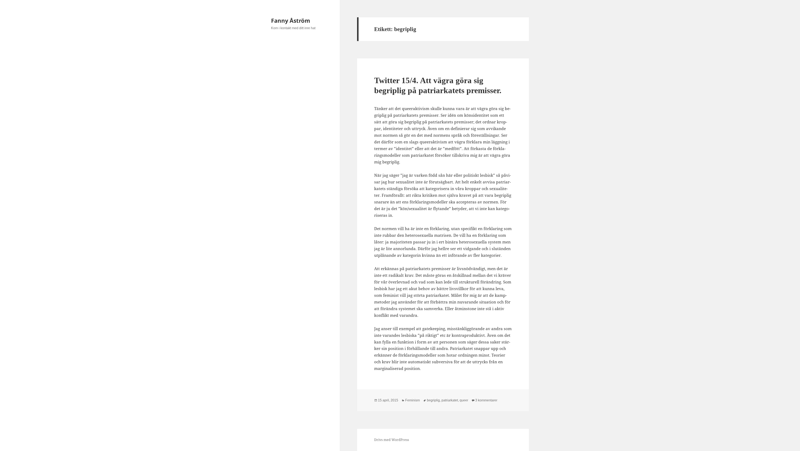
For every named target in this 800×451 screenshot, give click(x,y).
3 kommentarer (486, 400)
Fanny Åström (290, 20)
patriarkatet (449, 400)
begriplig (433, 400)
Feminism (412, 400)
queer (464, 400)
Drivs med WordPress (391, 439)
